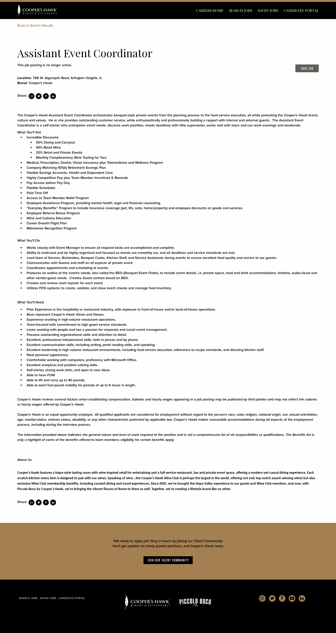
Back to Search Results (35, 25)
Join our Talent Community (168, 560)
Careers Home (209, 10)
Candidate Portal (301, 10)
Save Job (307, 68)
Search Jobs (240, 10)
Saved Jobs (268, 10)
